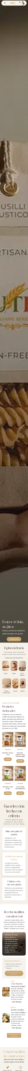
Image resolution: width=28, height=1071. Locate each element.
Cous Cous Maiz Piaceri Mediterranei (20, 787)
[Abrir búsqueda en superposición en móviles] (20, 2)
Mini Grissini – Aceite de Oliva (8, 787)
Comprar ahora (14, 639)
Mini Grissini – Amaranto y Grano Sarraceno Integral (20, 754)
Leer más (7, 759)
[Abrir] (5, 3)
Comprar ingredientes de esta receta (14, 973)
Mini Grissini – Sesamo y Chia (7, 753)
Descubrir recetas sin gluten (14, 1035)
